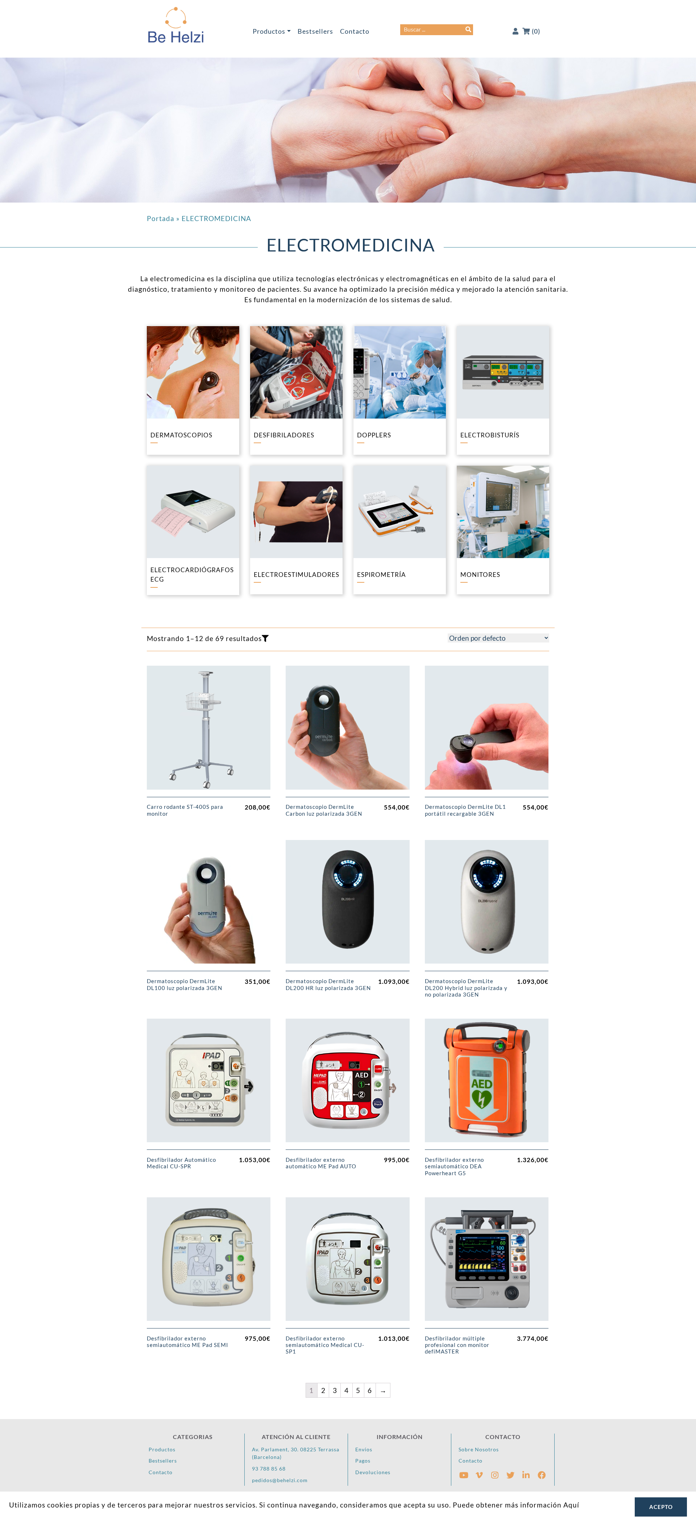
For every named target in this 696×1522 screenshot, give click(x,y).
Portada (160, 218)
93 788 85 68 (269, 1468)
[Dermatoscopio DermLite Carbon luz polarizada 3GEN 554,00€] (347, 731)
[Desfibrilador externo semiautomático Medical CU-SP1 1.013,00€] (347, 1262)
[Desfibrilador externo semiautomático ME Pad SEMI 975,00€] (208, 1262)
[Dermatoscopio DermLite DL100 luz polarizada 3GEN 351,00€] (208, 905)
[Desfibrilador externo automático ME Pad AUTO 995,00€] (347, 1084)
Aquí (571, 1505)
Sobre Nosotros (479, 1449)
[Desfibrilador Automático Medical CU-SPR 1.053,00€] (208, 1084)
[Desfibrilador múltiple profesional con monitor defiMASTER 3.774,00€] (486, 1262)
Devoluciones (372, 1472)
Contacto (354, 31)
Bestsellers (315, 31)
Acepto (661, 1507)
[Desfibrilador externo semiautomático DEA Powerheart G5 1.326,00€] (486, 1084)
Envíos (363, 1449)
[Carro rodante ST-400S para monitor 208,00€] (208, 731)
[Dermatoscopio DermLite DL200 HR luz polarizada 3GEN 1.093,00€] (347, 905)
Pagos (362, 1460)
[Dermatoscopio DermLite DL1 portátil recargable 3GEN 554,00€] (486, 731)
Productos (269, 31)
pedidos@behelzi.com (280, 1480)
